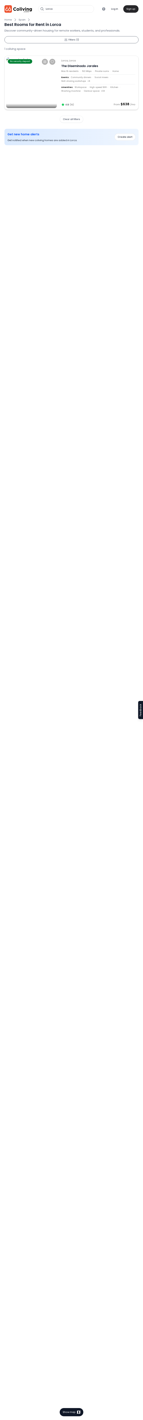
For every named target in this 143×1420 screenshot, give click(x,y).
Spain (22, 19)
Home (8, 19)
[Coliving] (18, 9)
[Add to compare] (45, 62)
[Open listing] (98, 83)
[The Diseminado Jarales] (31, 82)
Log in (114, 8)
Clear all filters (71, 119)
